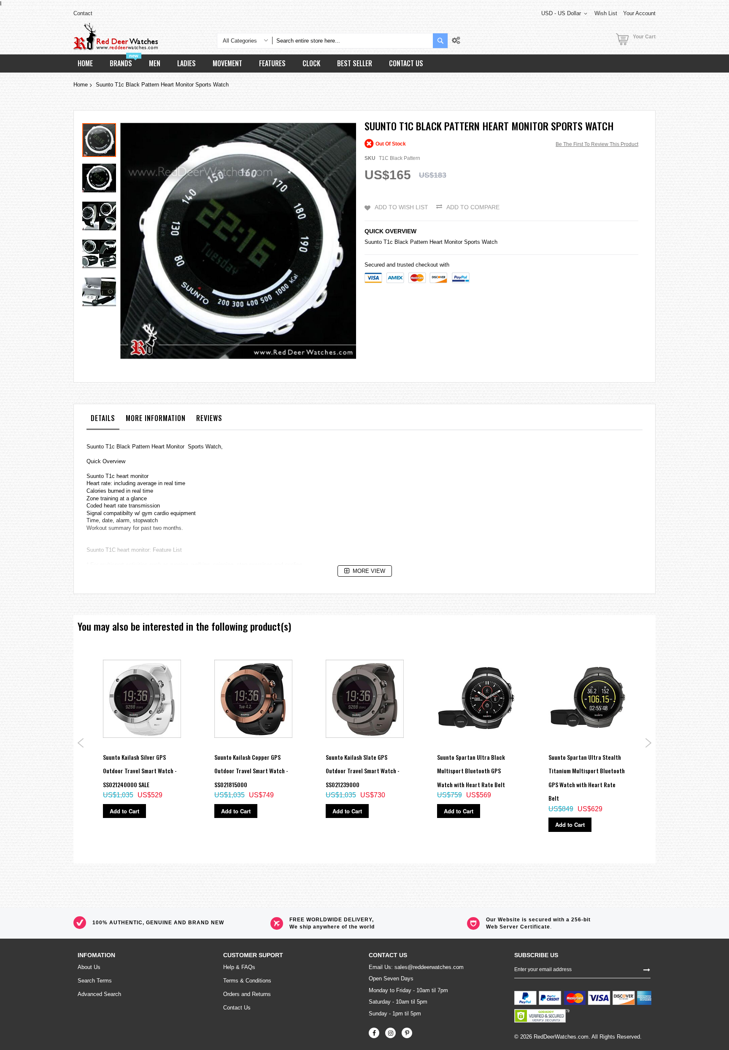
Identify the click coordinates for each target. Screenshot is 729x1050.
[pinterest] (407, 1033)
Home (80, 84)
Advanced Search (99, 994)
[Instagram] (390, 1033)
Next (648, 743)
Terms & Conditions (247, 980)
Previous (81, 743)
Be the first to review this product (597, 144)
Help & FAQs (239, 967)
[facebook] (374, 1033)
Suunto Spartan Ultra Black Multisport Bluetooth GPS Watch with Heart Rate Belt (471, 771)
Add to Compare (473, 207)
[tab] (102, 420)
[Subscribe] (647, 969)
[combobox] (352, 40)
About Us (89, 967)
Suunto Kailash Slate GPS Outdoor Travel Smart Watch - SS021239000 (363, 771)
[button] (101, 176)
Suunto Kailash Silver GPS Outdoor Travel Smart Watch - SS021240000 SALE (140, 771)
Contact (82, 13)
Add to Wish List (401, 207)
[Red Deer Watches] (115, 36)
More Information (156, 418)
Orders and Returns (247, 994)
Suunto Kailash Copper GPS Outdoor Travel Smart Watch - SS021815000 (251, 771)
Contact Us (237, 1007)
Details (103, 418)
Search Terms (95, 980)
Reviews (209, 418)
